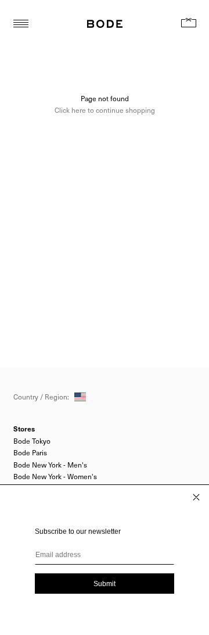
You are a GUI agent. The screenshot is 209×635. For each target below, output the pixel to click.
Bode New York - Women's (55, 476)
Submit (104, 584)
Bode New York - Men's (50, 464)
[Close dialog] (196, 497)
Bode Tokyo (32, 441)
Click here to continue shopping (105, 110)
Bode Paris (30, 452)
